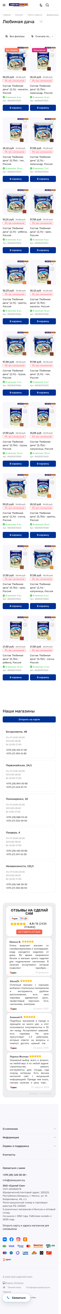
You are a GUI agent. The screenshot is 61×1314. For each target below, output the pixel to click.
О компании (10, 1128)
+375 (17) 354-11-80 (16, 753)
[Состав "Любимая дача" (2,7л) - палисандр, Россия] (43, 130)
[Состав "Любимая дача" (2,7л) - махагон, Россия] (16, 59)
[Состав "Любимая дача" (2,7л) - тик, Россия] (43, 344)
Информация (11, 1137)
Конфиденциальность (38, 1287)
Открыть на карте (29, 719)
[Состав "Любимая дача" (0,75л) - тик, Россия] (16, 130)
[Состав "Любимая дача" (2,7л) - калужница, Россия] (43, 558)
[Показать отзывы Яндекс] (15, 918)
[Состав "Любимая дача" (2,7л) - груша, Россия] (16, 344)
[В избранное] (25, 50)
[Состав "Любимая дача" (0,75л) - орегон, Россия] (43, 486)
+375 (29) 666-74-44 (16, 817)
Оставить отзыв (29, 932)
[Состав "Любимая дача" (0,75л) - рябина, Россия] (16, 629)
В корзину (16, 107)
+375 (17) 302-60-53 (16, 887)
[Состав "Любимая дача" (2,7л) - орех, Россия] (43, 202)
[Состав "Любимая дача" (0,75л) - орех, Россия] (16, 558)
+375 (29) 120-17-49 (16, 749)
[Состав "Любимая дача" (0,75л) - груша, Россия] (16, 415)
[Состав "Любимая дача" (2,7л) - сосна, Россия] (16, 486)
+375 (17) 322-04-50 (16, 820)
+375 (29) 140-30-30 (14, 1174)
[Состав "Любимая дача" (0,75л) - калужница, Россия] (43, 415)
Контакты (9, 1154)
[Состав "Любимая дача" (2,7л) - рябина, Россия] (16, 202)
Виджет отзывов (40, 1093)
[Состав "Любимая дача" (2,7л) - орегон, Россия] (16, 273)
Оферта (7, 1291)
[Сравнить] (25, 55)
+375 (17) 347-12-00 (16, 854)
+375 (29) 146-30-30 (16, 884)
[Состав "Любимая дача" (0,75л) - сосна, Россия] (43, 629)
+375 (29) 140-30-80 (16, 850)
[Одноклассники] (25, 1239)
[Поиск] (47, 5)
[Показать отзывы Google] (24, 918)
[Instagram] (18, 1239)
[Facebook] (11, 1239)
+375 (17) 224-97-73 (16, 787)
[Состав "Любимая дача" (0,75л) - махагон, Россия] (43, 273)
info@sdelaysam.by (14, 1180)
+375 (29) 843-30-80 (17, 783)
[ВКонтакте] (5, 1239)
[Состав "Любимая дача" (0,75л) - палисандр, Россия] (43, 59)
